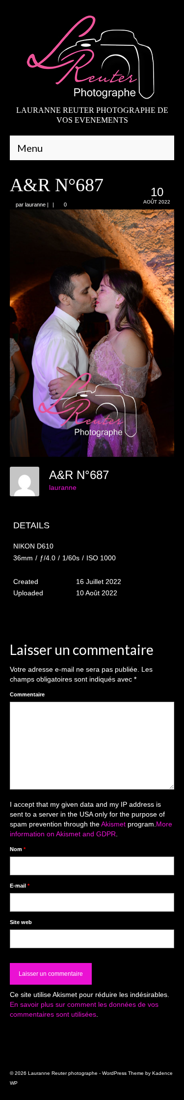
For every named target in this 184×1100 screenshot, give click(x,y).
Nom (18, 849)
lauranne (35, 204)
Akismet (113, 824)
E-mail (19, 886)
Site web (21, 922)
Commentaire (27, 694)
